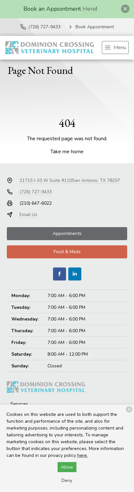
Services (19, 404)
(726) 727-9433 (36, 192)
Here (89, 9)
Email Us (28, 215)
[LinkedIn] (74, 273)
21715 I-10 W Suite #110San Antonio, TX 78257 (70, 180)
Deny (66, 480)
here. (82, 455)
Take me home (67, 151)
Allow (67, 467)
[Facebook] (59, 273)
